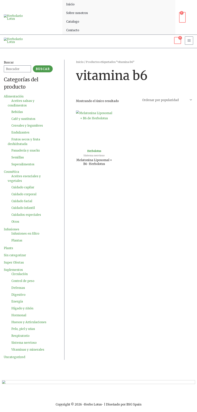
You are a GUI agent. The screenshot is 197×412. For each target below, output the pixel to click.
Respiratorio (20, 336)
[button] (191, 17)
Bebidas (17, 112)
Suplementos (13, 270)
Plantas (16, 240)
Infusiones (11, 229)
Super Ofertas (14, 262)
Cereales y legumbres (27, 125)
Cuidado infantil (23, 208)
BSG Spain (133, 404)
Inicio (70, 4)
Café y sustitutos (23, 119)
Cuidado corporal (23, 194)
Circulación (19, 274)
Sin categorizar (15, 255)
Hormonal (18, 315)
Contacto (72, 30)
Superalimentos (22, 164)
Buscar (9, 62)
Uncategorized (14, 357)
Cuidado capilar (22, 187)
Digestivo (18, 295)
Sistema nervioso (24, 342)
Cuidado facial (21, 201)
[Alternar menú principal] (189, 40)
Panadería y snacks (25, 150)
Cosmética (11, 172)
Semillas (17, 157)
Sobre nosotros (77, 13)
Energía (17, 301)
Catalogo (72, 21)
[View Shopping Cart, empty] (182, 17)
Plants (8, 248)
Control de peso (22, 281)
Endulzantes (20, 132)
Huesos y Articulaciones (28, 322)
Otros (15, 221)
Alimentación (13, 96)
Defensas (18, 288)
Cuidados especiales (26, 215)
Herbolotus (94, 151)
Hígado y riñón (22, 308)
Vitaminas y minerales (27, 349)
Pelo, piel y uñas (23, 329)
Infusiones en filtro (25, 233)
